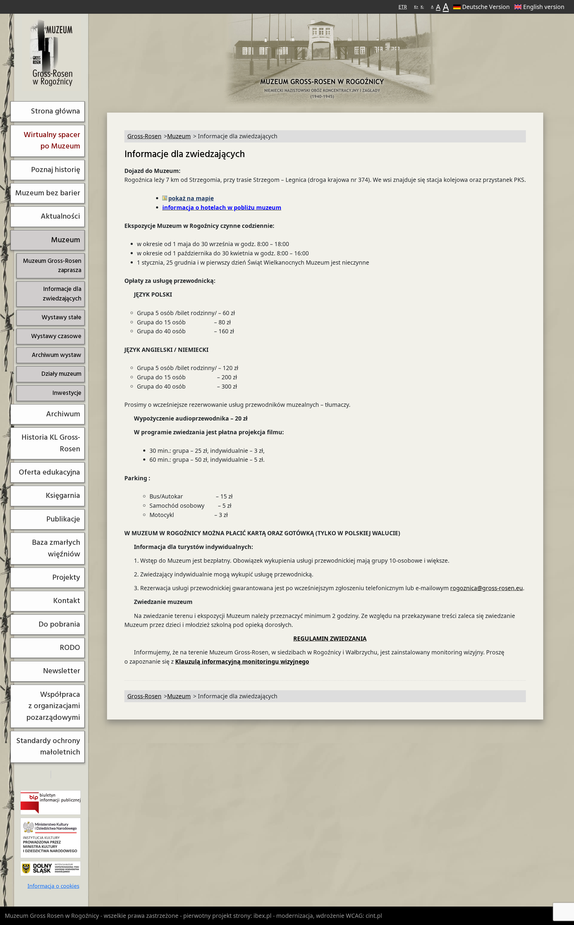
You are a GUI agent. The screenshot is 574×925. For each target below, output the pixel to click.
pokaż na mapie (191, 198)
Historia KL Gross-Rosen (51, 443)
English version (543, 7)
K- (422, 6)
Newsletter (61, 671)
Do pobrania (59, 624)
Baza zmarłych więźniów (56, 548)
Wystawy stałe (61, 317)
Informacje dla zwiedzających (62, 294)
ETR (403, 7)
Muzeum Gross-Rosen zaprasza (52, 265)
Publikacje (63, 519)
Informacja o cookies (53, 885)
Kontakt (66, 601)
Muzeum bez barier (47, 193)
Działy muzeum (61, 374)
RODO (70, 647)
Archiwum (63, 414)
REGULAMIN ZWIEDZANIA (330, 638)
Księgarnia (63, 495)
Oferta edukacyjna (49, 472)
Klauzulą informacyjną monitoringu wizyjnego (242, 661)
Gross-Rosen (51, 53)
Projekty (66, 577)
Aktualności (60, 216)
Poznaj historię (55, 170)
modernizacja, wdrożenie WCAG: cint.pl (329, 916)
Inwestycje (66, 393)
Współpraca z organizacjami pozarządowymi (53, 706)
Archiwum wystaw (56, 355)
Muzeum (65, 240)
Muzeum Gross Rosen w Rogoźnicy (52, 916)
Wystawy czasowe (56, 336)
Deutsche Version (486, 7)
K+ (416, 6)
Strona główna (55, 111)
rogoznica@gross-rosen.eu (486, 588)
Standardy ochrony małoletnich (48, 746)
